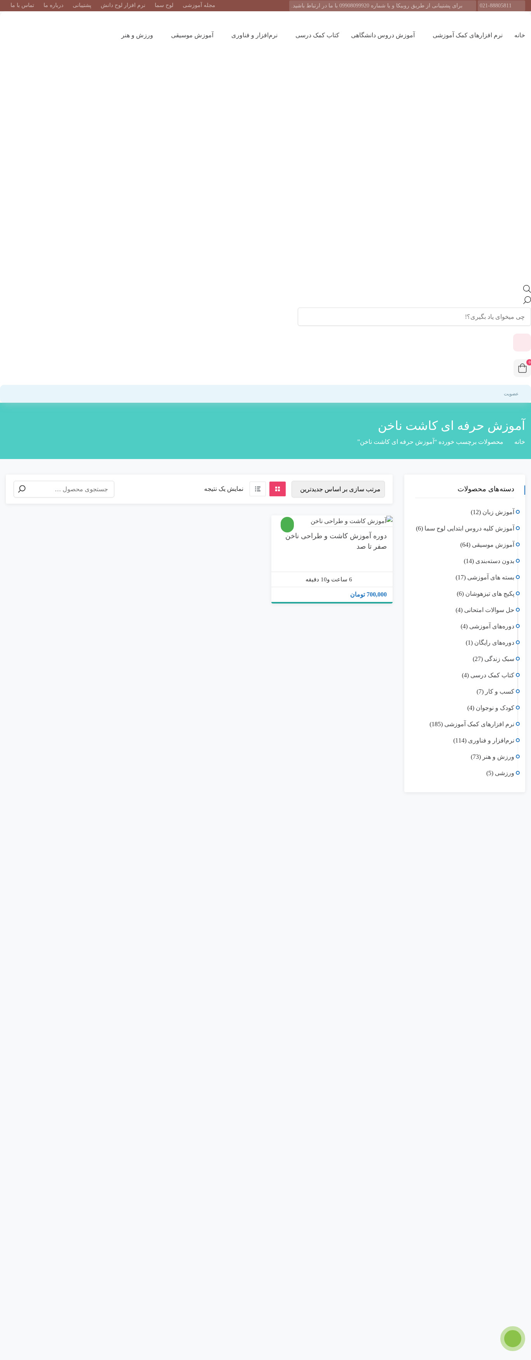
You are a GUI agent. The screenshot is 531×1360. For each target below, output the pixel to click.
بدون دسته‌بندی (494, 561)
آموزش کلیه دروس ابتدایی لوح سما (469, 528)
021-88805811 (496, 6)
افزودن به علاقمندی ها (377, 517)
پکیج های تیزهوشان (489, 593)
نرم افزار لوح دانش (123, 5)
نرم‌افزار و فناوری (254, 35)
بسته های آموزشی (490, 577)
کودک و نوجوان (495, 707)
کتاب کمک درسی (316, 35)
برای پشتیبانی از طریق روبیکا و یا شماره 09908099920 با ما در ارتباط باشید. (377, 6)
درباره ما (53, 5)
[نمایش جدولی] (277, 489)
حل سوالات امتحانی (489, 610)
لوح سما (164, 5)
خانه (519, 35)
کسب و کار (499, 691)
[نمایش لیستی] (258, 489)
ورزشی (504, 773)
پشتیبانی (82, 5)
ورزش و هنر (136, 35)
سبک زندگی (499, 659)
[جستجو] (22, 489)
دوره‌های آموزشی (491, 626)
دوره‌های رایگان (494, 642)
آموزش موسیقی (191, 35)
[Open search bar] (527, 290)
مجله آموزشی (199, 5)
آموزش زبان (498, 512)
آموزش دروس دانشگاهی (383, 35)
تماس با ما (22, 5)
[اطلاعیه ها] (522, 342)
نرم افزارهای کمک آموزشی (467, 35)
